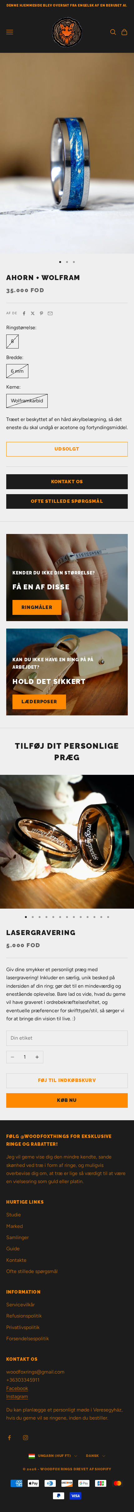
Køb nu (67, 1100)
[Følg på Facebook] (9, 1438)
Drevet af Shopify (92, 1469)
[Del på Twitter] (32, 313)
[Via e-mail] (50, 313)
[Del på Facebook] (24, 313)
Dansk (92, 1456)
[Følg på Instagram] (25, 1438)
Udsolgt (67, 449)
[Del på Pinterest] (41, 313)
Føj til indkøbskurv (67, 1080)
